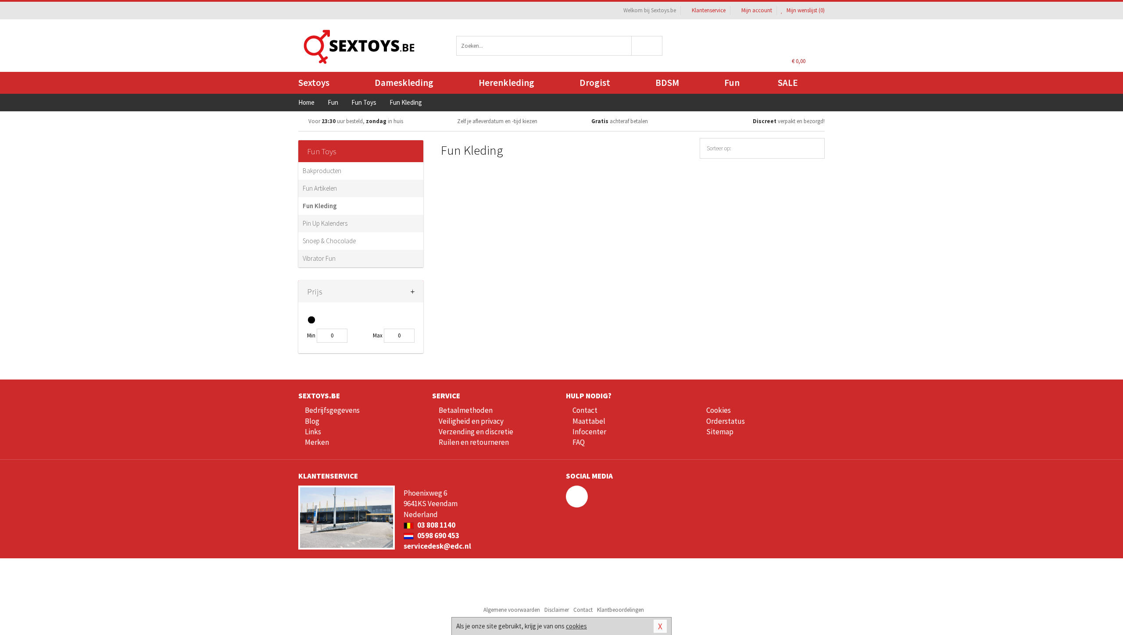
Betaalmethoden (466, 410)
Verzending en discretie (476, 431)
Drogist (594, 83)
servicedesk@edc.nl (437, 546)
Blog (312, 421)
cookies (576, 626)
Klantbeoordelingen (620, 610)
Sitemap (719, 431)
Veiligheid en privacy (471, 421)
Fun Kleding (320, 206)
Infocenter (589, 431)
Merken (317, 442)
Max (378, 335)
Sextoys (313, 83)
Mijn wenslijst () (805, 10)
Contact (584, 410)
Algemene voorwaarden (511, 610)
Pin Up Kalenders (325, 223)
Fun (732, 83)
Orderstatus (725, 421)
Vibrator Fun (319, 258)
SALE (788, 83)
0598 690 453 (437, 535)
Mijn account (756, 10)
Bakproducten (322, 171)
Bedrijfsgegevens (332, 410)
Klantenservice (709, 10)
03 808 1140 (435, 525)
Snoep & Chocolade (329, 241)
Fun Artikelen (320, 188)
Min (311, 335)
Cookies (718, 410)
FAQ (578, 442)
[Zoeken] (647, 46)
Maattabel (588, 421)
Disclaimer (556, 610)
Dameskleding (404, 83)
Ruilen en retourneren (474, 442)
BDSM (667, 83)
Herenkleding (506, 83)
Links (313, 431)
